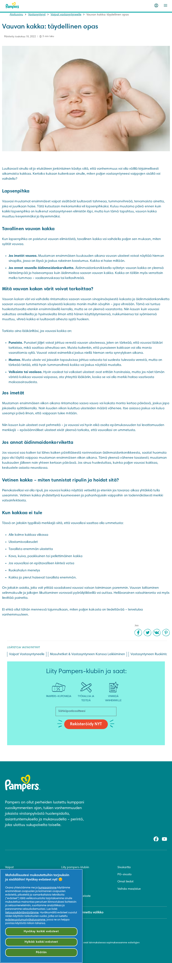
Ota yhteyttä (69, 874)
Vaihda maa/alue (129, 889)
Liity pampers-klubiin (75, 867)
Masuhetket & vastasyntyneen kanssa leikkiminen (87, 654)
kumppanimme (47, 887)
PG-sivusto (124, 874)
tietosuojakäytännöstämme (22, 912)
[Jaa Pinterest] (166, 632)
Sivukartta (124, 867)
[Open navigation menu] (165, 5)
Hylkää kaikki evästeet (41, 942)
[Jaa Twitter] (147, 632)
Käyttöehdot (69, 881)
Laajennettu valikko (88, 912)
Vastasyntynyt (37, 14)
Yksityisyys (67, 889)
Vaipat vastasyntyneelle (66, 14)
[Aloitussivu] (12, 5)
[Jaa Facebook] (138, 632)
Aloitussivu (16, 14)
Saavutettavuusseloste (76, 896)
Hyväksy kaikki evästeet (41, 931)
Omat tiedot (125, 881)
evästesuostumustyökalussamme (25, 919)
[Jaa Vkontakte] (156, 632)
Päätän (41, 952)
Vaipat (9, 867)
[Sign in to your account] (156, 5)
